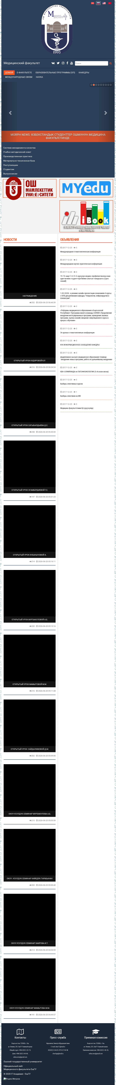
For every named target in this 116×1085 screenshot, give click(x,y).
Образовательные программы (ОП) (55, 72)
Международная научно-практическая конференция (81, 264)
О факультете (24, 72)
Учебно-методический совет (17, 152)
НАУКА (39, 77)
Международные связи (18, 77)
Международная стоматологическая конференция (80, 252)
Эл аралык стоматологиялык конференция (77, 332)
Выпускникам (10, 173)
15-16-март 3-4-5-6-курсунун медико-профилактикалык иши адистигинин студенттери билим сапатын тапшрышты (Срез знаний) (85, 278)
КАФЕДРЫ (84, 72)
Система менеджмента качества (19, 148)
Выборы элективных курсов (71, 384)
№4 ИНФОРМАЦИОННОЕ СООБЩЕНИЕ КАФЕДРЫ (80, 345)
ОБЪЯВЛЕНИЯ (69, 239)
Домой (9, 72)
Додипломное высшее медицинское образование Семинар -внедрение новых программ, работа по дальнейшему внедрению (86, 358)
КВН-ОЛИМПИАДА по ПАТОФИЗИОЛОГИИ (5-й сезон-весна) (84, 371)
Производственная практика (17, 156)
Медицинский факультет (22, 63)
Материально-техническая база (19, 160)
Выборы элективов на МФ (70, 396)
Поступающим (10, 165)
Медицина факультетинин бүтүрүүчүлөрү (76, 408)
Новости (10, 239)
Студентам (8, 169)
